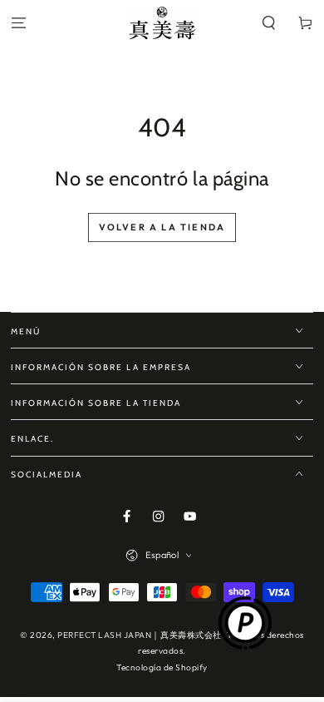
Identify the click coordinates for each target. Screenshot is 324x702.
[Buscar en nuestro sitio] (269, 24)
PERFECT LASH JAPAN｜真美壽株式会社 (139, 635)
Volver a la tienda (162, 227)
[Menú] (18, 24)
